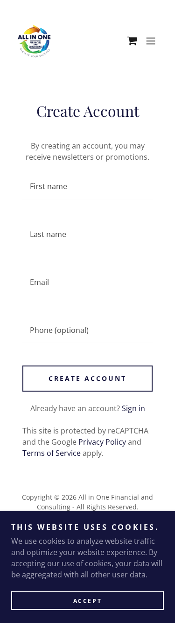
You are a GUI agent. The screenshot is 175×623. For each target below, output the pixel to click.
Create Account (87, 378)
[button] (132, 41)
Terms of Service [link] (51, 453)
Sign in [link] (133, 408)
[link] (34, 41)
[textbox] (87, 186)
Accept (87, 601)
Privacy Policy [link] (102, 442)
